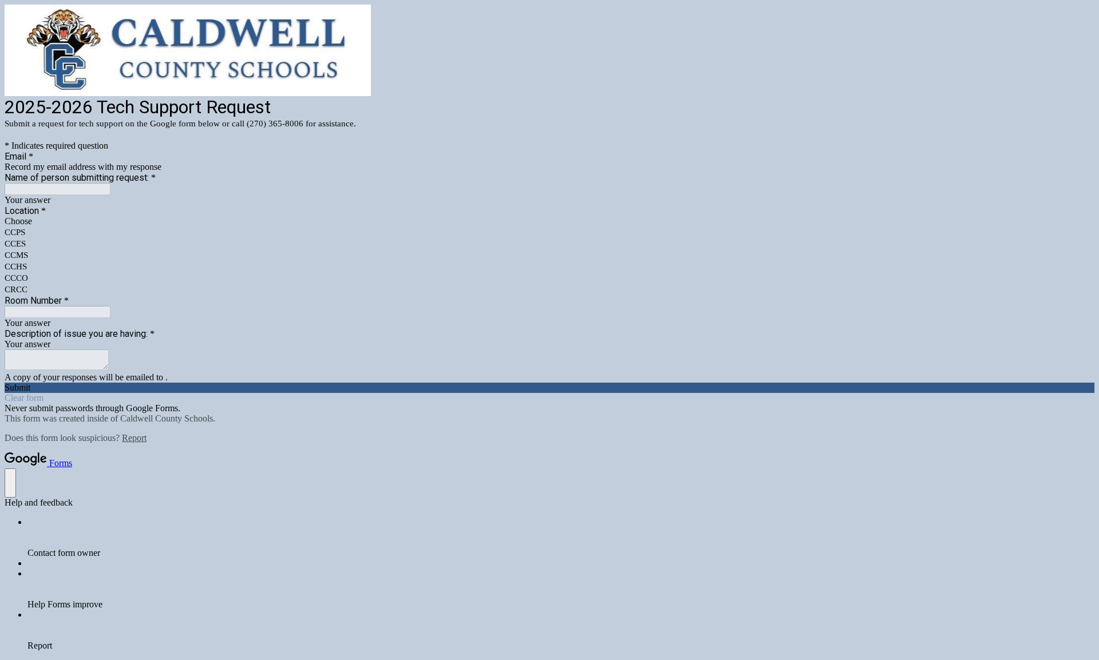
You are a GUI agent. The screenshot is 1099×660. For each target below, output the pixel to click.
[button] (549, 388)
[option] (549, 221)
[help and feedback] (10, 483)
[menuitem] (560, 537)
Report (134, 438)
